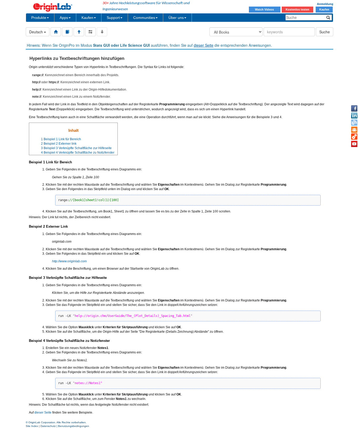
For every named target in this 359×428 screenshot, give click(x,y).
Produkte (38, 17)
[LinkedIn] (354, 115)
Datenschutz (48, 426)
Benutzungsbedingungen (73, 426)
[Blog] (354, 122)
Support (113, 17)
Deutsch (36, 31)
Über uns (176, 17)
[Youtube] (354, 143)
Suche (324, 31)
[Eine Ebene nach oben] (79, 31)
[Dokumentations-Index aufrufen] (55, 31)
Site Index (32, 426)
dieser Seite (203, 45)
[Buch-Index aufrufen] (67, 31)
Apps (64, 17)
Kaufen (324, 9)
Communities (144, 17)
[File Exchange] (354, 136)
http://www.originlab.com (69, 261)
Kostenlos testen (297, 9)
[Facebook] (354, 108)
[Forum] (354, 129)
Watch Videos (265, 9)
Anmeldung (325, 4)
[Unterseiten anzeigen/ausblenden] (102, 31)
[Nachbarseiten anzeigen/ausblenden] (90, 31)
